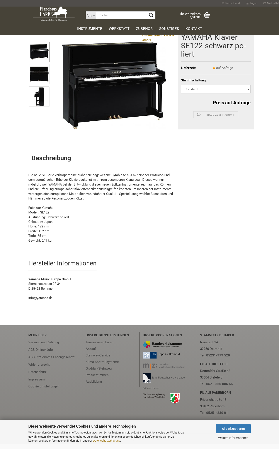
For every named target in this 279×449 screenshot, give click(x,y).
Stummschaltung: (194, 80)
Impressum (36, 379)
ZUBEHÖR (144, 28)
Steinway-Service (98, 355)
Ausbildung (94, 382)
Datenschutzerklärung (106, 440)
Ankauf (91, 349)
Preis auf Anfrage (232, 102)
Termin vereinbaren (99, 342)
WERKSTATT (119, 28)
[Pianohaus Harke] (53, 14)
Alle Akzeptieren (233, 428)
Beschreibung (51, 158)
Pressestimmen (97, 375)
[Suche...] (151, 15)
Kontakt (193, 28)
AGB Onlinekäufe (40, 350)
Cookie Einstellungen (43, 386)
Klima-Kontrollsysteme (102, 362)
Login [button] (253, 3)
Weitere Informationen (233, 438)
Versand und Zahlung (43, 342)
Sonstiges (169, 28)
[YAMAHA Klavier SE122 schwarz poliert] (114, 85)
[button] (230, 3)
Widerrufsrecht (39, 364)
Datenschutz (37, 372)
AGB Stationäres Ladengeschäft (51, 357)
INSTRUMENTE (89, 28)
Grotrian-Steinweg (99, 368)
